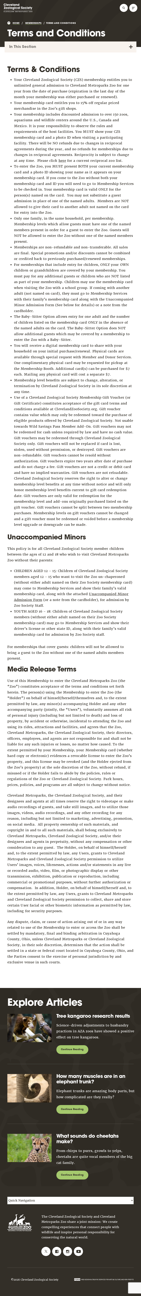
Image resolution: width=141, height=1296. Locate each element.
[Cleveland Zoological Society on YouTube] (78, 1251)
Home (16, 23)
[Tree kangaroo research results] (31, 1017)
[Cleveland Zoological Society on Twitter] (45, 1251)
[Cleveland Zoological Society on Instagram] (67, 1251)
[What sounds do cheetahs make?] (31, 1137)
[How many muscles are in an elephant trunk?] (31, 1077)
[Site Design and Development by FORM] (104, 1279)
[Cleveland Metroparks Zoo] (18, 11)
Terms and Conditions (61, 23)
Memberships (33, 23)
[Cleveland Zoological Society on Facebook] (56, 1251)
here (62, 161)
